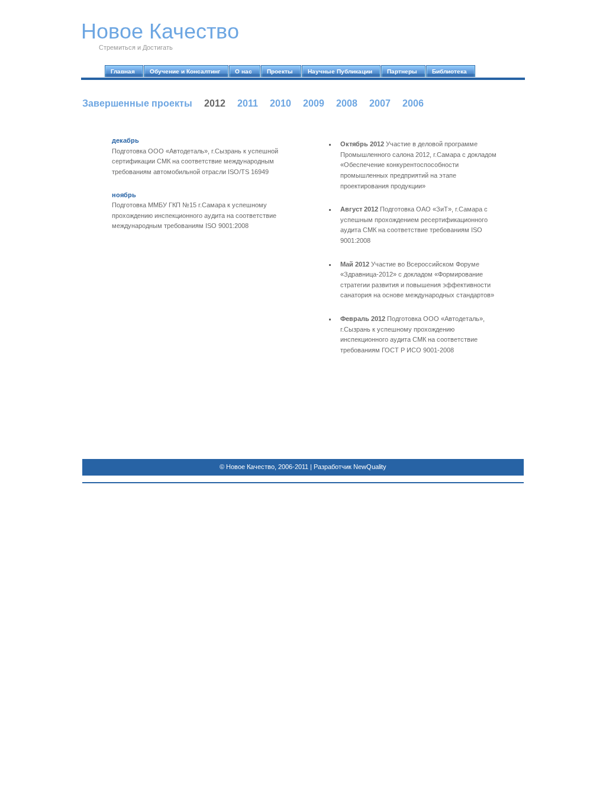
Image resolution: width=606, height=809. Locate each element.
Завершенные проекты (137, 103)
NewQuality (369, 466)
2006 (413, 103)
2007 (380, 103)
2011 (247, 103)
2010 (280, 103)
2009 (313, 103)
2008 (346, 103)
